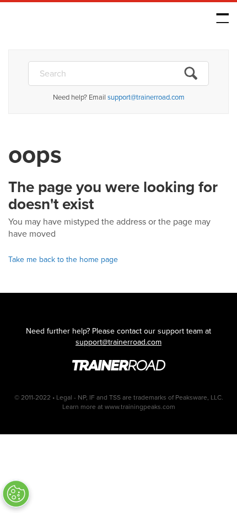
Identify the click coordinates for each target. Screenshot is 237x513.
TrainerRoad (77, 20)
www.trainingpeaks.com (140, 407)
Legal (64, 397)
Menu (222, 18)
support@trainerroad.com (146, 97)
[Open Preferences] (16, 493)
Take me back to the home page (63, 259)
